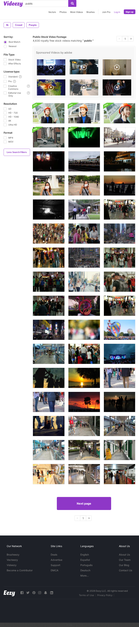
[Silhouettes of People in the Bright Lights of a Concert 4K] (49, 161)
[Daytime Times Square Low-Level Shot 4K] (84, 257)
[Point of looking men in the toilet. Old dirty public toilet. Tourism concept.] (117, 67)
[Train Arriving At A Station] (84, 161)
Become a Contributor (20, 570)
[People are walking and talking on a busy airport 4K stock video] (49, 306)
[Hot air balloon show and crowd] (119, 330)
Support (55, 565)
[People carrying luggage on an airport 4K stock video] (119, 257)
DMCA (54, 570)
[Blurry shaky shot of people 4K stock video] (119, 209)
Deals (54, 554)
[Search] (72, 3)
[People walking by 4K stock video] (49, 257)
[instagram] (39, 592)
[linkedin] (51, 592)
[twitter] (28, 592)
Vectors (52, 12)
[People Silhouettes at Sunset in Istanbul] (119, 402)
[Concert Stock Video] (119, 354)
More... (84, 575)
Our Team (124, 559)
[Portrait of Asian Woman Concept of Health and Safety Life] (49, 185)
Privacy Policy (104, 595)
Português (86, 565)
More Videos (76, 12)
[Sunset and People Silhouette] (84, 378)
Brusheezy (13, 554)
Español (85, 559)
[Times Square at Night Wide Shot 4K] (49, 330)
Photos (63, 12)
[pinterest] (33, 592)
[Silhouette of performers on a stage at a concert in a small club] (84, 137)
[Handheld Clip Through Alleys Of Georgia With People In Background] (49, 137)
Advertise (56, 559)
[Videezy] (13, 4)
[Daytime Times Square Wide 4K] (119, 233)
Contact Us (125, 570)
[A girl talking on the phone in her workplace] (49, 113)
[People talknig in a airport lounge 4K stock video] (84, 233)
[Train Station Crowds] (84, 209)
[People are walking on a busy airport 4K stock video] (49, 281)
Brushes (91, 12)
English (84, 554)
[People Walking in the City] (119, 378)
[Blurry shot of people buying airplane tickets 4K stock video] (119, 281)
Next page (84, 503)
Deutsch (85, 570)
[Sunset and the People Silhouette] (84, 402)
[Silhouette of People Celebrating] (49, 378)
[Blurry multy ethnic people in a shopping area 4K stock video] (84, 354)
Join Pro (106, 12)
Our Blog (124, 565)
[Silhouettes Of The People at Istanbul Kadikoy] (119, 185)
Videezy (11, 565)
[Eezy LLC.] (9, 592)
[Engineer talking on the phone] (84, 113)
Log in (117, 12)
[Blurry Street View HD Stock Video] (84, 330)
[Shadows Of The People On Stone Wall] (49, 426)
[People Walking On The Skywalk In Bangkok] (49, 354)
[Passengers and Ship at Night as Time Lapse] (119, 161)
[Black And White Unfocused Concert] (49, 209)
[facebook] (21, 592)
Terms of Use (86, 595)
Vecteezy (12, 559)
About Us (124, 554)
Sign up (130, 11)
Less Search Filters (17, 152)
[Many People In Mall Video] (49, 233)
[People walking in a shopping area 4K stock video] (119, 306)
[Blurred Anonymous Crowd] (119, 137)
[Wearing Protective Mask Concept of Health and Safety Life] (84, 185)
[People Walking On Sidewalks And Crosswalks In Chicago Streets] (84, 281)
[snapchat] (45, 592)
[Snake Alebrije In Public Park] (84, 306)
